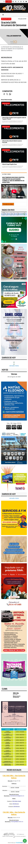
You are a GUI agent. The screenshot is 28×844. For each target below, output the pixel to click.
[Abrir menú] (3, 14)
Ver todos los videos (8, 204)
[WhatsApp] (13, 1)
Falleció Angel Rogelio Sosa (9, 164)
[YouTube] (26, 1)
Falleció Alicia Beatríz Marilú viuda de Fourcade (12, 141)
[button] (4, 1)
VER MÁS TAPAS (14, 366)
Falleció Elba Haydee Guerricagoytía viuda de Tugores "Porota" (14, 118)
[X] (15, 1)
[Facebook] (18, 1)
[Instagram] (21, 1)
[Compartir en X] (7, 94)
